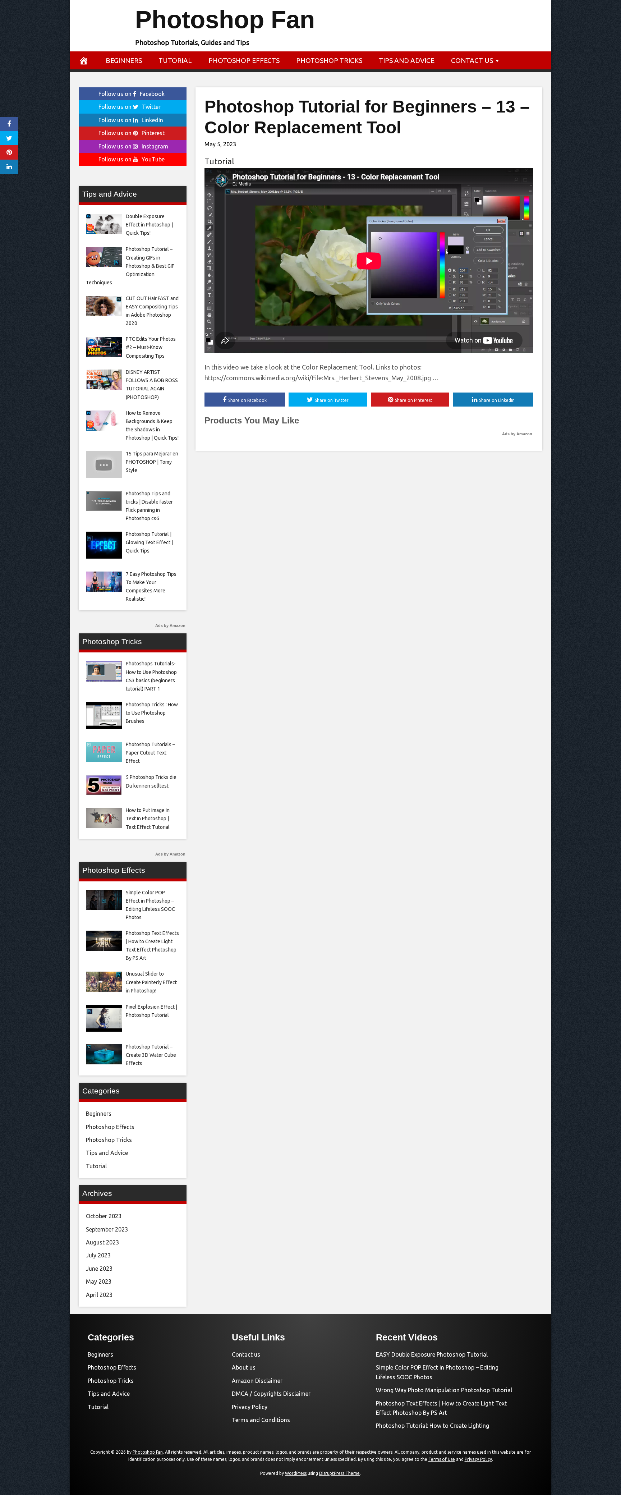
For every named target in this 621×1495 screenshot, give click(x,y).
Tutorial (175, 60)
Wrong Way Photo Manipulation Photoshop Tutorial (444, 1390)
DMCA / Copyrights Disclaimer (271, 1393)
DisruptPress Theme (339, 1473)
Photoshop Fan (225, 19)
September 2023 (107, 1229)
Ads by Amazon (517, 434)
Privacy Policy (249, 1407)
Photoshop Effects (244, 60)
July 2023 (98, 1255)
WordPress (296, 1473)
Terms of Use (441, 1459)
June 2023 (99, 1268)
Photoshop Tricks (329, 60)
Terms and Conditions (261, 1420)
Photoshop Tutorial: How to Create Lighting (432, 1425)
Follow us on (131, 94)
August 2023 (102, 1242)
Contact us (472, 60)
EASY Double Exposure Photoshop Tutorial (432, 1354)
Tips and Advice (406, 60)
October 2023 (103, 1216)
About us (244, 1367)
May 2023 (98, 1281)
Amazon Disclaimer (257, 1380)
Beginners (124, 60)
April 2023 (99, 1295)
